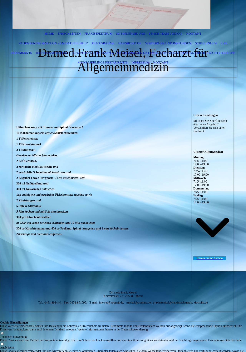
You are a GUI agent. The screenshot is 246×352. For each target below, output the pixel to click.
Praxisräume (103, 43)
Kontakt (193, 33)
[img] (111, 14)
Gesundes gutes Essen (92, 52)
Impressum (140, 62)
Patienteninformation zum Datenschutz (53, 43)
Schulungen (206, 43)
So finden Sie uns (130, 33)
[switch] (2, 333)
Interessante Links (52, 52)
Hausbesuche (129, 43)
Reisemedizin (21, 52)
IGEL (224, 43)
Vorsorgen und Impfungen (168, 43)
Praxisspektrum (98, 33)
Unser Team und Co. (165, 33)
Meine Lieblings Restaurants (103, 62)
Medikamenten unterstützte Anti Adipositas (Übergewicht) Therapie (176, 52)
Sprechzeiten (69, 33)
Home (49, 33)
